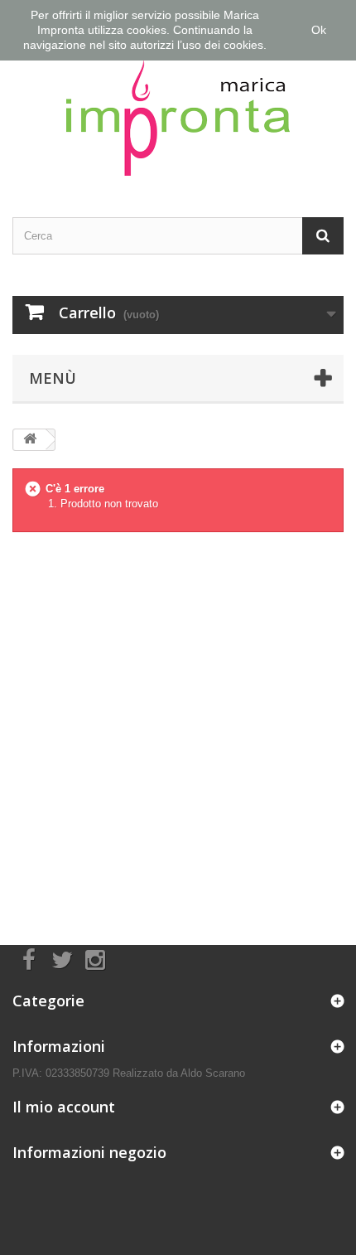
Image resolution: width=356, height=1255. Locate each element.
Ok (318, 29)
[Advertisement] (178, 725)
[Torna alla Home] (30, 439)
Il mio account (63, 1107)
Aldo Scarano (212, 1073)
